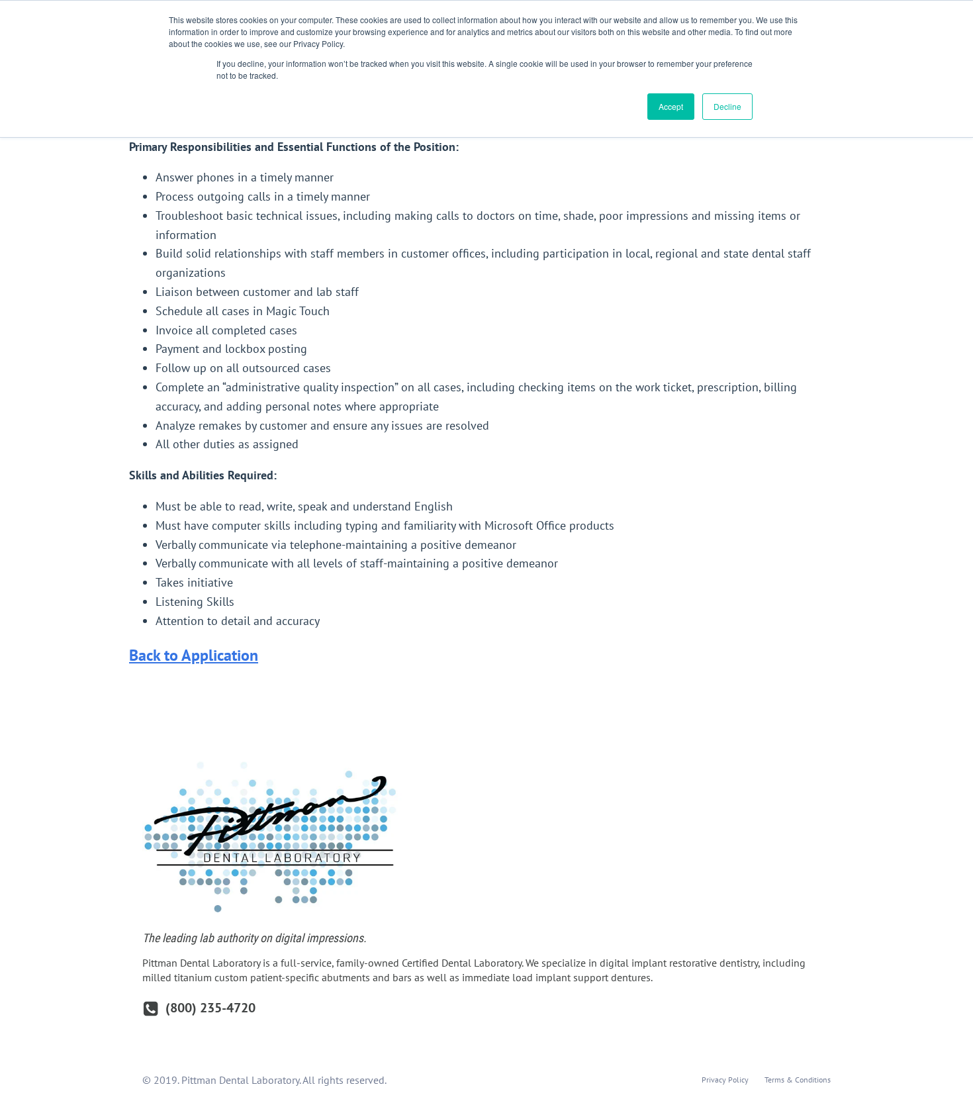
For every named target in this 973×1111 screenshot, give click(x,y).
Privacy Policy (725, 1080)
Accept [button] (671, 106)
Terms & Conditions (797, 1080)
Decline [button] (727, 106)
